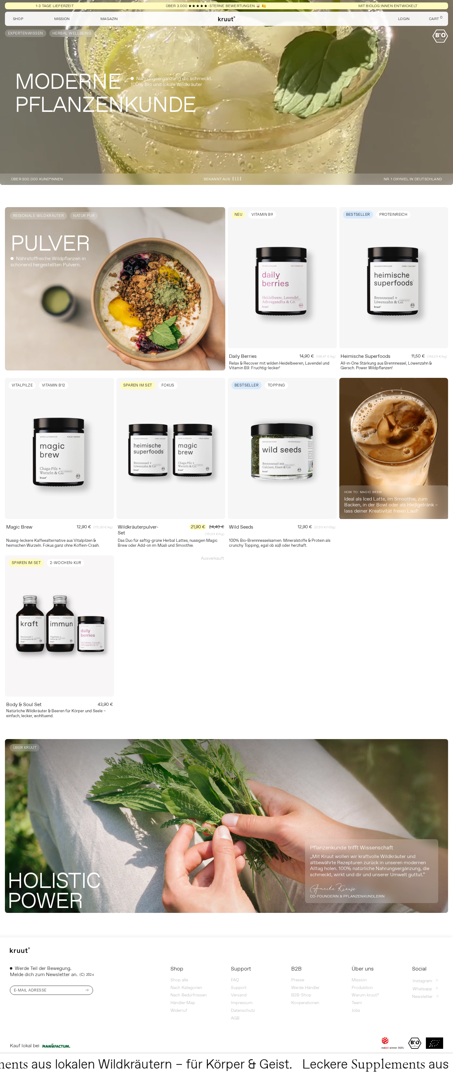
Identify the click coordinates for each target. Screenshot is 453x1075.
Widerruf (178, 1010)
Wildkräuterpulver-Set (138, 529)
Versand (239, 995)
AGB (235, 1018)
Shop (176, 968)
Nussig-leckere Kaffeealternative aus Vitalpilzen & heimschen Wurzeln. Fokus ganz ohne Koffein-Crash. (53, 543)
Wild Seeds (241, 526)
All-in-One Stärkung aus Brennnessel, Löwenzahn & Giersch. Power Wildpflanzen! (386, 365)
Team (357, 1002)
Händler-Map (182, 1002)
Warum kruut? (365, 995)
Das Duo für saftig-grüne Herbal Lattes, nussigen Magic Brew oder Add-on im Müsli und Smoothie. (168, 543)
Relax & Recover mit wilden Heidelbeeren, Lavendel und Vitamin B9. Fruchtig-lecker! (279, 365)
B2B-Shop (301, 995)
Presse (297, 980)
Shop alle (179, 980)
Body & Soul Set (24, 704)
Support (241, 968)
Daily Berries (243, 356)
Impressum (241, 1002)
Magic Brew (19, 526)
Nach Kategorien (186, 987)
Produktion (362, 987)
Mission (359, 980)
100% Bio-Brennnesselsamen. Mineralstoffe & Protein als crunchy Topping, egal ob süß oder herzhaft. (279, 543)
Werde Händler (305, 987)
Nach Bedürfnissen (188, 995)
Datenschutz (243, 1010)
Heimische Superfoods (365, 356)
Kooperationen (305, 1002)
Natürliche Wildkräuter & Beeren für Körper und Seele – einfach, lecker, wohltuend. (56, 713)
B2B (296, 968)
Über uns (363, 968)
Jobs (356, 1010)
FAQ (235, 980)
